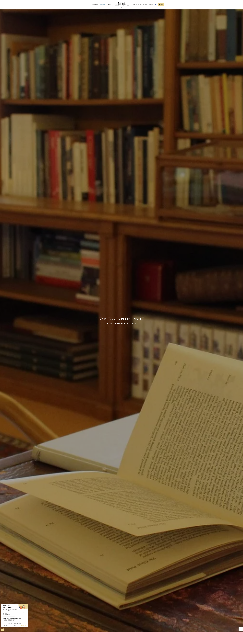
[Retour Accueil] (121, 4)
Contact (145, 4)
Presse (151, 4)
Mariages (109, 4)
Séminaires (102, 4)
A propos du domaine (136, 4)
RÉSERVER (161, 4)
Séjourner (95, 4)
